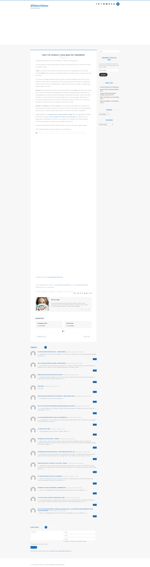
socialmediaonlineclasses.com (55, 277)
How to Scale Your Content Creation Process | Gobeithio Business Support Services (56, 406)
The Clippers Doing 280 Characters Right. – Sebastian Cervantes (52, 352)
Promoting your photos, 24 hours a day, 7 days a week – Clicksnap (52, 463)
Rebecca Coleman (49, 291)
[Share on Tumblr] (91, 293)
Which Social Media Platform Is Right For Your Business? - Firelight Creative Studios (56, 396)
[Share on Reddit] (89, 293)
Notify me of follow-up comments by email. (75, 541)
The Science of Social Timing (44, 429)
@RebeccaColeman (39, 5)
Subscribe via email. (82, 285)
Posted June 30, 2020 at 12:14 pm (72, 497)
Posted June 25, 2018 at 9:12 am (58, 429)
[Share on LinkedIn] (84, 293)
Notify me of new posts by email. (40, 544)
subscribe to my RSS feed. (63, 285)
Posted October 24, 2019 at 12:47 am (70, 476)
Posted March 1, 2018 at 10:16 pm (52, 386)
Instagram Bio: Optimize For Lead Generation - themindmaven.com (52, 487)
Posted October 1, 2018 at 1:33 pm (82, 451)
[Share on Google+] (82, 293)
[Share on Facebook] (80, 293)
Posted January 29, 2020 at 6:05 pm (74, 487)
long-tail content (53, 114)
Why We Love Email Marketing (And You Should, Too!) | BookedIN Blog (52, 417)
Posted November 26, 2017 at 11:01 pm (75, 352)
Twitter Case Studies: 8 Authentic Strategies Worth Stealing (51, 497)
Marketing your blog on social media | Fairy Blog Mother (50, 374)
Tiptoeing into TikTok (42, 323)
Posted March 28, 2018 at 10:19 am (83, 396)
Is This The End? (69, 323)
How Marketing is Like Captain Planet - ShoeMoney (48, 438)
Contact (90, 41)
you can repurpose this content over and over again (62, 116)
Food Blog (82, 41)
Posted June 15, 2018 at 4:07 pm (75, 417)
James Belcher (41, 386)
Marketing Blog (72, 41)
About (63, 41)
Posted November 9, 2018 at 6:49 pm (75, 463)
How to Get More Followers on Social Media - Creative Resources (52, 363)
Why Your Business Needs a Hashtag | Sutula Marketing (50, 476)
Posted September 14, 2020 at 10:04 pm (57, 510)
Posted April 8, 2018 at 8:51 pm (82, 406)
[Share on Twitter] (78, 293)
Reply (95, 359)
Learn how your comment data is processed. (60, 551)
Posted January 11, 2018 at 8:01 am (71, 374)
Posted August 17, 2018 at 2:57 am (67, 438)
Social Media (68, 291)
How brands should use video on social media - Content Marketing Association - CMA (56, 451)
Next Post (87, 336)
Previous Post (41, 336)
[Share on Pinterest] (86, 293)
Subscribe (103, 74)
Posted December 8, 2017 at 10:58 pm (75, 363)
